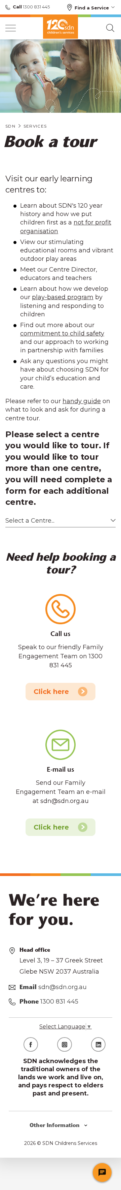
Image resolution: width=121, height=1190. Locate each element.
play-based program (62, 297)
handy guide (82, 401)
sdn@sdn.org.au (62, 987)
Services (35, 126)
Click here (51, 692)
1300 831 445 (36, 6)
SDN (10, 126)
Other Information (55, 1125)
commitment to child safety (62, 333)
